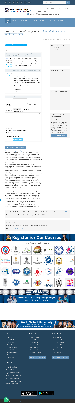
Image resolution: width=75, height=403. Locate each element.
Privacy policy (10, 357)
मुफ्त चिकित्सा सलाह (14, 34)
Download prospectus (59, 136)
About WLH (10, 337)
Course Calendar (11, 345)
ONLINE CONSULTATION (60, 358)
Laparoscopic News (58, 352)
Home (8, 20)
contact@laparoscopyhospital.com (44, 14)
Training (15, 20)
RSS (65, 211)
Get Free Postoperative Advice (16, 147)
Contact (9, 25)
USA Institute (67, 8)
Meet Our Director (11, 349)
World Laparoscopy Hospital (19, 401)
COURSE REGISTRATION (37, 358)
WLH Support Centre (35, 349)
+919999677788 (39, 11)
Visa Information (34, 347)
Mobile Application (57, 337)
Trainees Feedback (12, 352)
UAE (62, 39)
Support (53, 20)
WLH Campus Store (35, 345)
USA (67, 39)
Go (68, 2)
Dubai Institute (58, 8)
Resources (43, 20)
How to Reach (10, 342)
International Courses (35, 354)
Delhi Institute (50, 8)
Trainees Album (57, 354)
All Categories (18, 54)
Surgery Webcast (57, 349)
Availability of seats (12, 347)
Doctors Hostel (11, 340)
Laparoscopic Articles (58, 342)
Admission (24, 20)
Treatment (34, 20)
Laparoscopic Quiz (57, 345)
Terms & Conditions (12, 354)
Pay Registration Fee (35, 342)
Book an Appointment (35, 337)
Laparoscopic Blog (57, 347)
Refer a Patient (34, 340)
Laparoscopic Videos (58, 340)
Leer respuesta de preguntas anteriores (15, 44)
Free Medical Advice (54, 31)
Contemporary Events (35, 352)
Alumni (60, 20)
